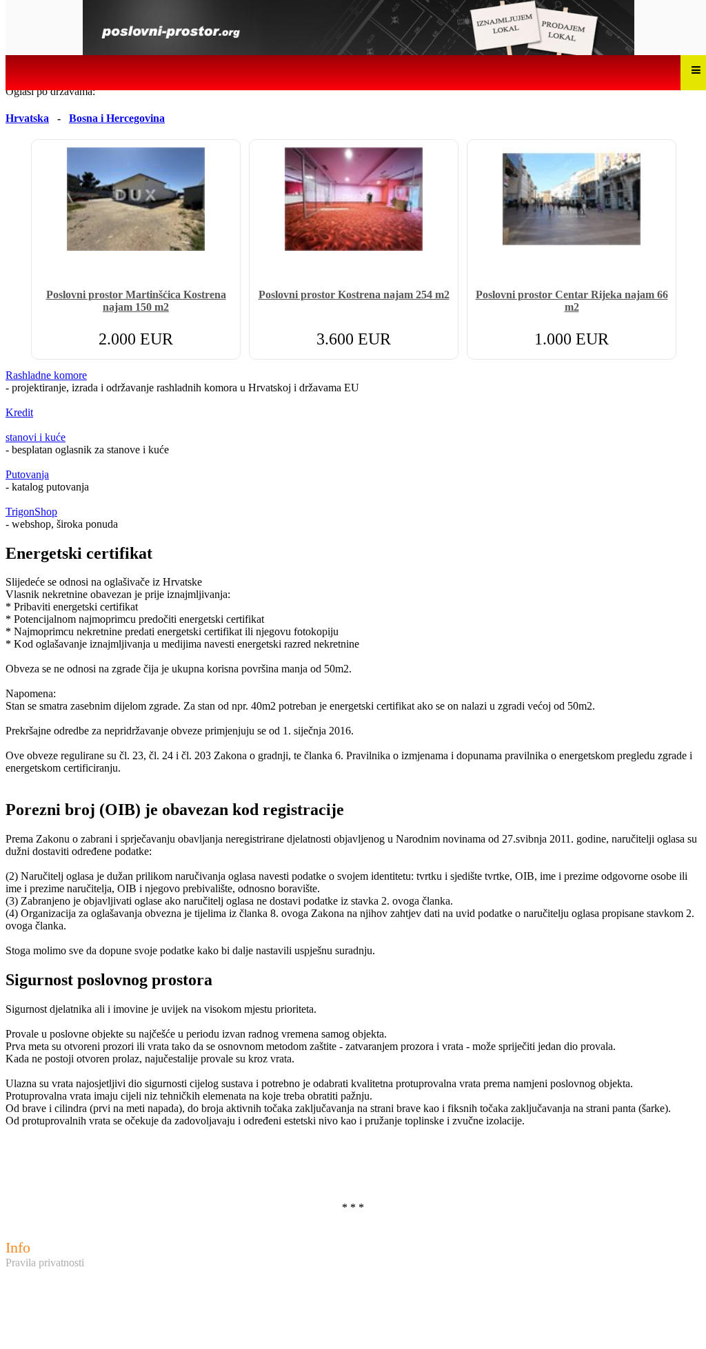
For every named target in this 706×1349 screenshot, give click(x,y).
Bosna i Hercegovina (117, 118)
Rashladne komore (46, 375)
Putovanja (27, 474)
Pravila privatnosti (45, 1262)
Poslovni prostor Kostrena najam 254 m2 (354, 294)
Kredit (19, 412)
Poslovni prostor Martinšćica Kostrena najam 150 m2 (136, 301)
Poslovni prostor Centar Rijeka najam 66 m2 (572, 301)
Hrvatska (27, 118)
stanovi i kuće (35, 437)
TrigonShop (31, 511)
